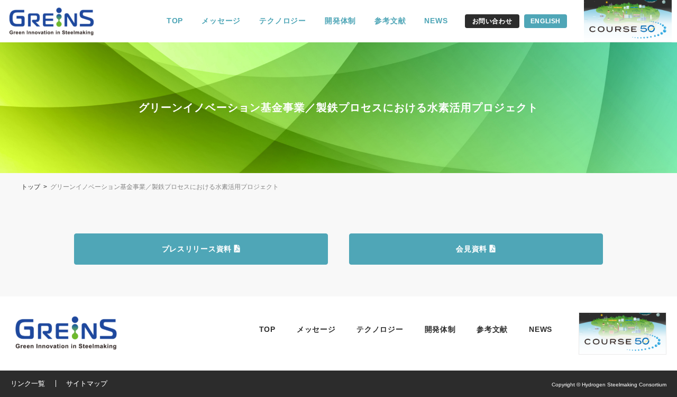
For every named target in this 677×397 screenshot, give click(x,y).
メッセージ (221, 20)
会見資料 (473, 249)
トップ (30, 187)
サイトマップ (86, 383)
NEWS (435, 20)
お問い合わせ (492, 21)
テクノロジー (282, 20)
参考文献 (390, 20)
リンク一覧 (28, 383)
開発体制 (340, 20)
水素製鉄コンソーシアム (58, 21)
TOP (175, 20)
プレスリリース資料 (198, 249)
